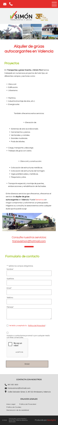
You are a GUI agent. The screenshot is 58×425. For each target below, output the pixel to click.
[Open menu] (54, 4)
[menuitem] (10, 404)
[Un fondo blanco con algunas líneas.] (11, 5)
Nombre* (10, 269)
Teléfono (10, 298)
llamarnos (39, 200)
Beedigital (51, 420)
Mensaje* (10, 307)
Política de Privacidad (36, 326)
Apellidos (10, 279)
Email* (9, 288)
